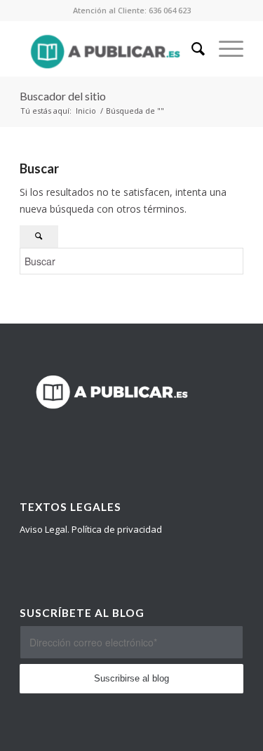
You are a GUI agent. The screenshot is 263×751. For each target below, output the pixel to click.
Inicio (86, 110)
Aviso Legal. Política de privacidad (91, 529)
